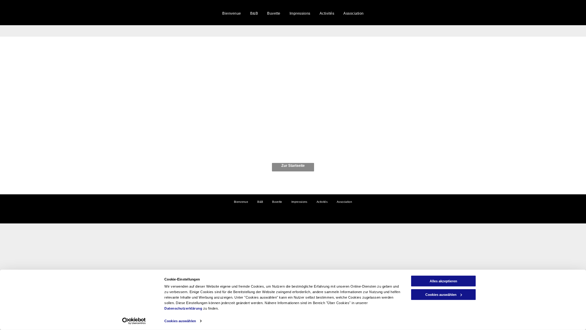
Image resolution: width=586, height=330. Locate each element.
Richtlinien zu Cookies (293, 217)
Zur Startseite (293, 166)
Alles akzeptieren (443, 281)
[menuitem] (231, 13)
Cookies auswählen (180, 321)
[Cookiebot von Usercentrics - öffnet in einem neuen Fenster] (134, 321)
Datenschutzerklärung (183, 308)
